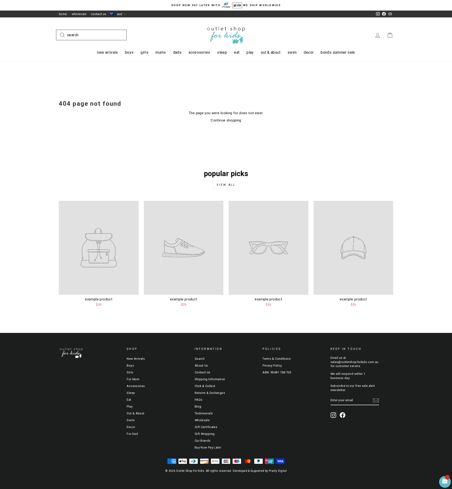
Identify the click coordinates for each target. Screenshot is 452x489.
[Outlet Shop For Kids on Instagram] (333, 415)
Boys (129, 52)
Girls (144, 52)
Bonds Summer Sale (338, 52)
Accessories (199, 52)
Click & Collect (205, 386)
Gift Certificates (206, 427)
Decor (309, 52)
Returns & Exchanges (210, 393)
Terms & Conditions (276, 358)
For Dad (132, 434)
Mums (160, 52)
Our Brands (203, 440)
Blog (198, 406)
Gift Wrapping (205, 434)
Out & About (270, 52)
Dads (177, 52)
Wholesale (79, 14)
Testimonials (204, 413)
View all (226, 184)
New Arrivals (107, 52)
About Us (201, 365)
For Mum (133, 379)
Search (200, 358)
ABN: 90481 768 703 (276, 372)
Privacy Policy (272, 365)
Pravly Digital (278, 471)
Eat (236, 52)
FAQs (198, 399)
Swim (292, 52)
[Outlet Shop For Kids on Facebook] (342, 415)
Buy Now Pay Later (208, 447)
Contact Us (98, 14)
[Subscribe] (376, 400)
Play (250, 52)
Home (63, 14)
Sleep (222, 52)
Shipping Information (210, 379)
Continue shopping (226, 120)
